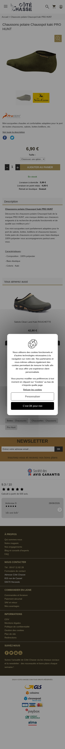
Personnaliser (32, 396)
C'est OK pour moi (32, 406)
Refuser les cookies (32, 389)
